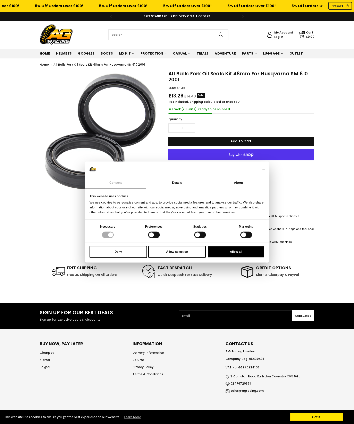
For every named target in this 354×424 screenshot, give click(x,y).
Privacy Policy (143, 367)
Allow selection (177, 252)
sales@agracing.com (247, 391)
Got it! (316, 417)
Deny (118, 252)
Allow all (236, 252)
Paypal (45, 367)
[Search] (221, 35)
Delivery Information (148, 353)
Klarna (45, 360)
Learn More (132, 417)
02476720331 (240, 383)
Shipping (196, 102)
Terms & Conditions (148, 374)
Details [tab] (177, 183)
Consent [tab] (115, 183)
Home (44, 65)
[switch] (154, 235)
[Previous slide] (111, 16)
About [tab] (238, 183)
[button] (306, 34)
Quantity (175, 119)
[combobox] (168, 35)
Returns (138, 360)
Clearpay (47, 353)
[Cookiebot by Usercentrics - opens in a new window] (247, 169)
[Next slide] (242, 16)
